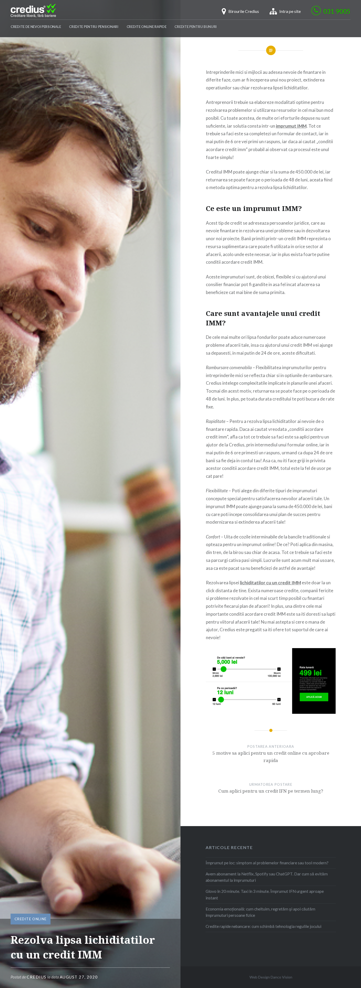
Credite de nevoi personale (36, 27)
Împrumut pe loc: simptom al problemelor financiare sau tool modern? (267, 862)
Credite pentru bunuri (195, 27)
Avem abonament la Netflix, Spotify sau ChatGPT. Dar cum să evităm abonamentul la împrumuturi (267, 877)
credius (37, 977)
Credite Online (31, 919)
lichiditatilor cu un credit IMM (270, 582)
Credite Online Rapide (146, 27)
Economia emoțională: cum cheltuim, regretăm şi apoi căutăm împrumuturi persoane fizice (260, 912)
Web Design (259, 977)
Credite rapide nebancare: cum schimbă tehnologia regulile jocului (263, 926)
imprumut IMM (291, 126)
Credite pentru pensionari (93, 27)
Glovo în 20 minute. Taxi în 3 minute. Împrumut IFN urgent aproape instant (265, 894)
